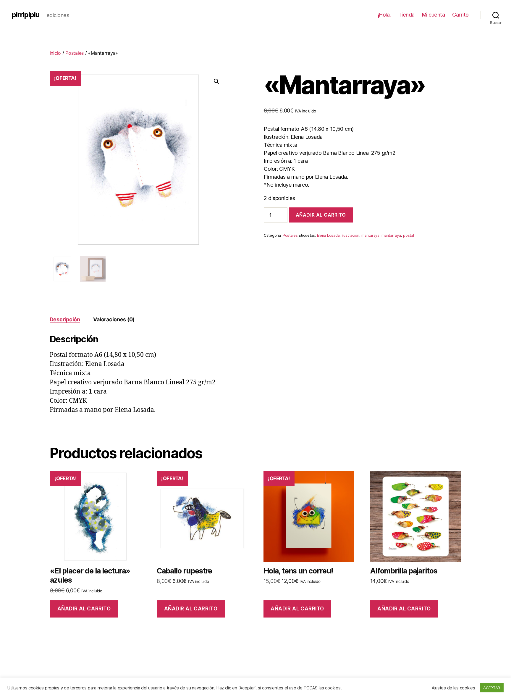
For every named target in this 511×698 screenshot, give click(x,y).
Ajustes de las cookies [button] (453, 688)
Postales (74, 53)
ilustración (350, 235)
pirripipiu (25, 14)
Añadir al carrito (321, 215)
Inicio (55, 53)
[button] (216, 81)
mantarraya (391, 235)
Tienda (406, 15)
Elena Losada (328, 235)
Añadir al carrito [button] (84, 609)
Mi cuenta (433, 15)
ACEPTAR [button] (491, 687)
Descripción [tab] (65, 319)
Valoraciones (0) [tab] (114, 319)
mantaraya (370, 235)
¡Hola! (384, 15)
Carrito (460, 15)
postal (408, 235)
